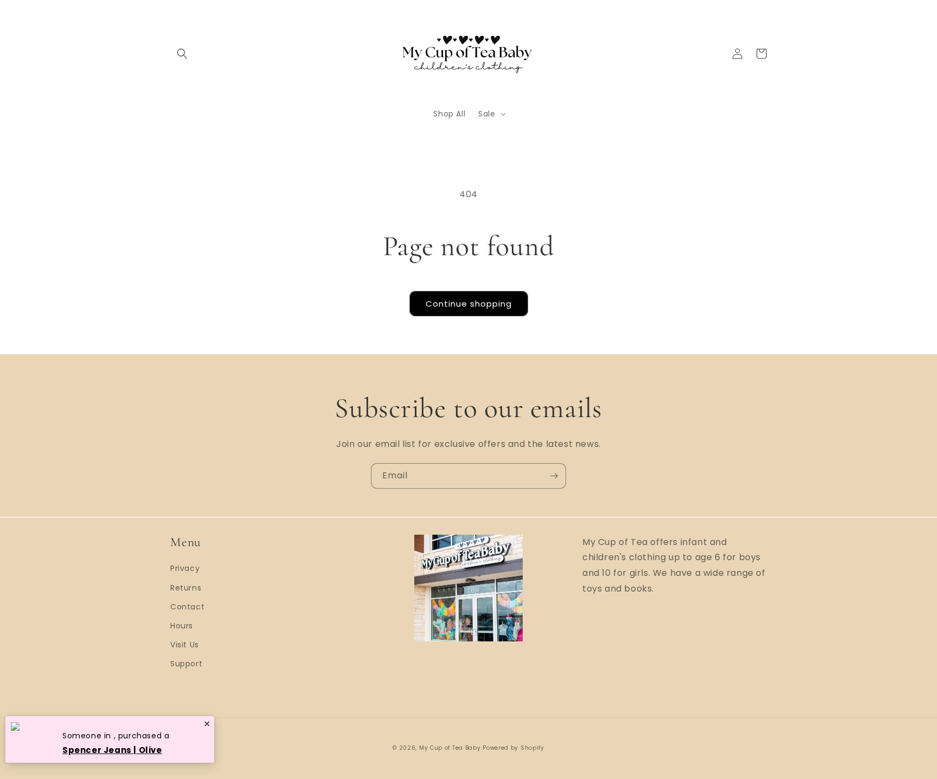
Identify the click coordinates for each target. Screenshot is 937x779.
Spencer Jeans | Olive (112, 750)
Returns (185, 587)
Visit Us (184, 644)
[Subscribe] (554, 476)
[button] (182, 54)
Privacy (185, 568)
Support (186, 663)
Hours (181, 625)
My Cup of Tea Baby (450, 748)
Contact (187, 606)
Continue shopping (469, 303)
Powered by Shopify (513, 748)
